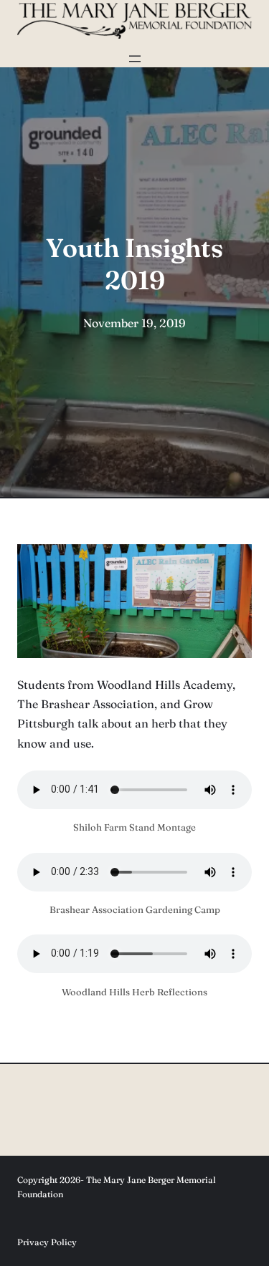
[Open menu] (134, 58)
